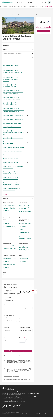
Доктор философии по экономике (12, 127)
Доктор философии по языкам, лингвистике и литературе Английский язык (13, 132)
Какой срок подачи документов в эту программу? (24, 207)
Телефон (22, 338)
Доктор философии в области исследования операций (11, 85)
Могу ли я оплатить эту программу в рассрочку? (9, 227)
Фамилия (7, 327)
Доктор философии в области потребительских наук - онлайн (11, 98)
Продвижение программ (33, 393)
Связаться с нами (32, 396)
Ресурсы (31, 2)
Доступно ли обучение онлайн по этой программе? (25, 224)
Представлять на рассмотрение (18, 351)
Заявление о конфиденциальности (11, 376)
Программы (21, 2)
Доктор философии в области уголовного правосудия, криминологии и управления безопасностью (13, 110)
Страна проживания (25, 327)
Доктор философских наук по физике (13, 138)
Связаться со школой (43, 31)
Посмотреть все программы (43, 27)
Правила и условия (26, 413)
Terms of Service (7, 380)
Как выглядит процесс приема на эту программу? (9, 265)
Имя (20, 317)
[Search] (43, 2)
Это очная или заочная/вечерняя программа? (25, 237)
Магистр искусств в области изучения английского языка (13, 167)
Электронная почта (9, 338)
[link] (40, 14)
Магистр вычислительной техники (12, 151)
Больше (5, 194)
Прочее (5, 275)
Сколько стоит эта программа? (8, 222)
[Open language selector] (46, 2)
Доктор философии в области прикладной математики (11, 103)
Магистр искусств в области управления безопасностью (10, 178)
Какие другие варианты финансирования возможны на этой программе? (25, 248)
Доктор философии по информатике (13, 115)
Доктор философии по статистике (12, 123)
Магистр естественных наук (10, 155)
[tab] (5, 6)
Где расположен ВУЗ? (8, 246)
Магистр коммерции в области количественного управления (11, 183)
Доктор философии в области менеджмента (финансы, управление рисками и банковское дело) (13, 92)
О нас (29, 390)
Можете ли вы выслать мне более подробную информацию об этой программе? (9, 208)
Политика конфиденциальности (37, 413)
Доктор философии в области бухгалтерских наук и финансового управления (12, 72)
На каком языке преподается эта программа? (23, 259)
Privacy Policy (26, 379)
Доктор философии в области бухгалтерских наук (11, 66)
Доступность (47, 413)
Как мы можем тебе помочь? (12, 305)
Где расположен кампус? (9, 248)
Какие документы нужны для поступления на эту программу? (9, 259)
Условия (22, 374)
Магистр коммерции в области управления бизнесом (11, 189)
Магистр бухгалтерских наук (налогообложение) (10, 142)
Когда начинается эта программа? (25, 212)
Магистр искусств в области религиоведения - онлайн (10, 172)
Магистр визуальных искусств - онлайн (13, 147)
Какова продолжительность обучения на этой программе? (24, 231)
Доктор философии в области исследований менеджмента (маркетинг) (11, 79)
